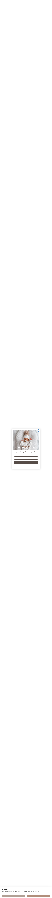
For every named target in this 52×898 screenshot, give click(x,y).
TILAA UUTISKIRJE (26, 462)
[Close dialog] (39, 430)
